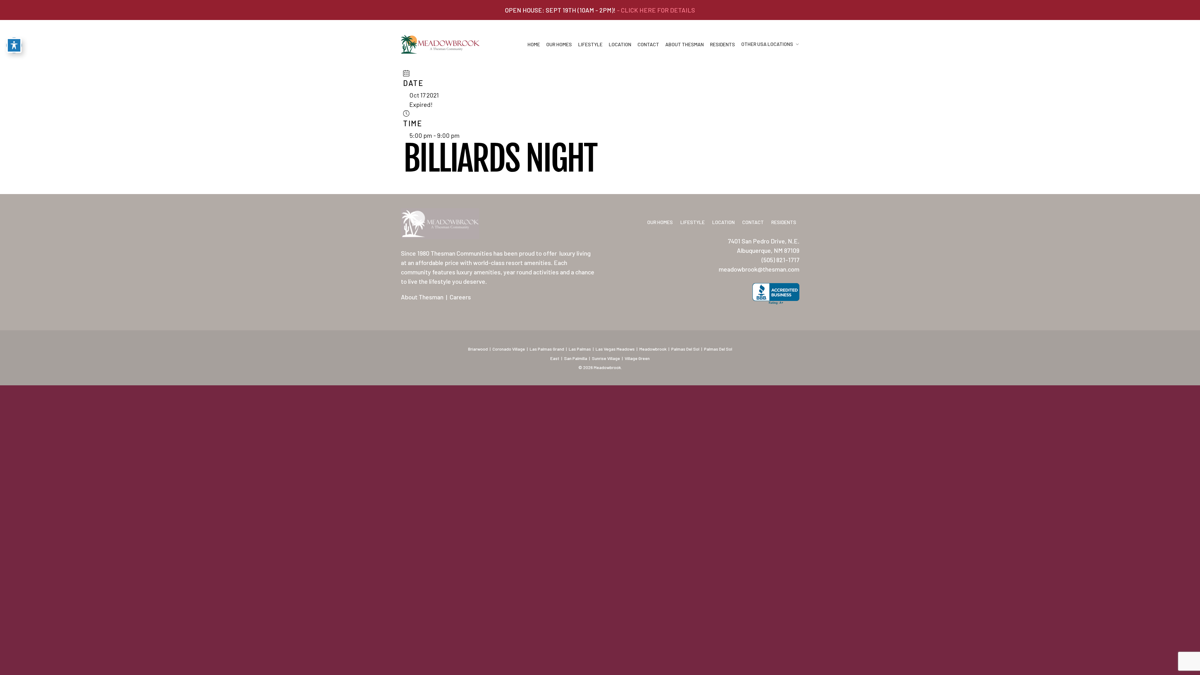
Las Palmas (580, 349)
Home (534, 44)
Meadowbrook (653, 349)
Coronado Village (508, 349)
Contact (648, 44)
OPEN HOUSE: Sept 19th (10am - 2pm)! (600, 10)
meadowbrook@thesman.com (759, 269)
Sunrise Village (606, 358)
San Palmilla (575, 358)
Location (620, 44)
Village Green (637, 358)
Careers (460, 297)
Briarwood (478, 349)
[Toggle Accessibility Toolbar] (14, 45)
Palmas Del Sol (685, 349)
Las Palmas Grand (547, 349)
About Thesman (684, 44)
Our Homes (559, 44)
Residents (722, 44)
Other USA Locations (767, 44)
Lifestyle (590, 44)
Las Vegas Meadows (615, 349)
